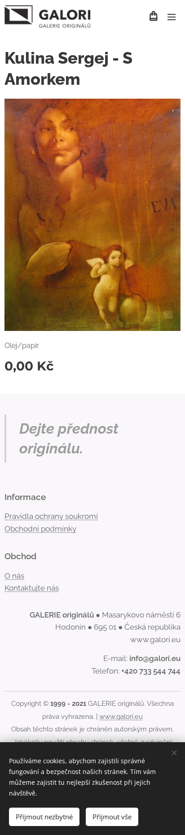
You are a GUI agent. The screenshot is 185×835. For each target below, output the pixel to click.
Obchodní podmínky (40, 528)
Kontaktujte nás (31, 587)
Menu (172, 17)
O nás (14, 575)
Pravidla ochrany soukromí (51, 516)
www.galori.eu (121, 717)
